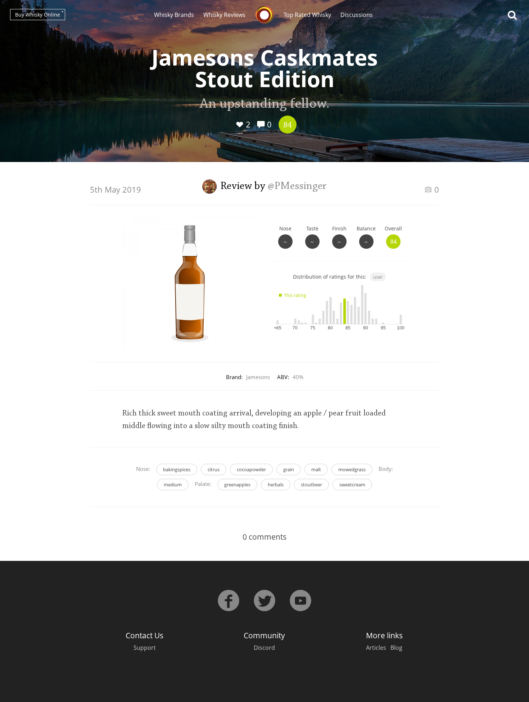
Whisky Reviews (224, 15)
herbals (276, 484)
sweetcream (352, 484)
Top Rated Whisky (307, 15)
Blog (396, 648)
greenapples (237, 484)
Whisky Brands (174, 15)
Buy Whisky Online (37, 14)
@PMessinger (297, 186)
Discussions (356, 15)
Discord (264, 648)
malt (316, 469)
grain (288, 469)
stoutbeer (311, 484)
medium (173, 484)
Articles (376, 648)
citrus (214, 469)
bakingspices (176, 469)
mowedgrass (352, 469)
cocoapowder (251, 469)
